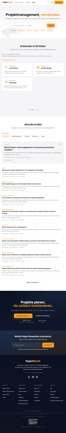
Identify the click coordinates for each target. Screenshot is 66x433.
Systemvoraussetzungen (56, 400)
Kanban (42, 30)
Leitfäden (20, 397)
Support (27, 2)
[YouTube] (33, 377)
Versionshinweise (54, 397)
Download (59, 2)
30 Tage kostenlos (22, 316)
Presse (36, 397)
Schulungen (53, 391)
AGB (43, 426)
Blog (33, 2)
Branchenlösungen (23, 403)
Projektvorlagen (22, 391)
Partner (36, 394)
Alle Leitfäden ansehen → (9, 60)
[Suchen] (48, 2)
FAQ (51, 388)
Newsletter (37, 400)
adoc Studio (6, 394)
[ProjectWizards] (33, 361)
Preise (4, 397)
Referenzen (50, 30)
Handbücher (21, 388)
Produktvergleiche (23, 400)
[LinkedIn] (29, 377)
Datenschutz (38, 426)
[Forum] (37, 377)
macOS (36, 30)
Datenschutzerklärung (41, 349)
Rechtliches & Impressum (27, 426)
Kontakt (52, 394)
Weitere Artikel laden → (33, 282)
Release (29, 30)
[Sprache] (52, 2)
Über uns (36, 388)
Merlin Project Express (8, 391)
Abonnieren (48, 345)
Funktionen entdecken (43, 316)
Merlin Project (19, 2)
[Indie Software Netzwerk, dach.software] (33, 422)
